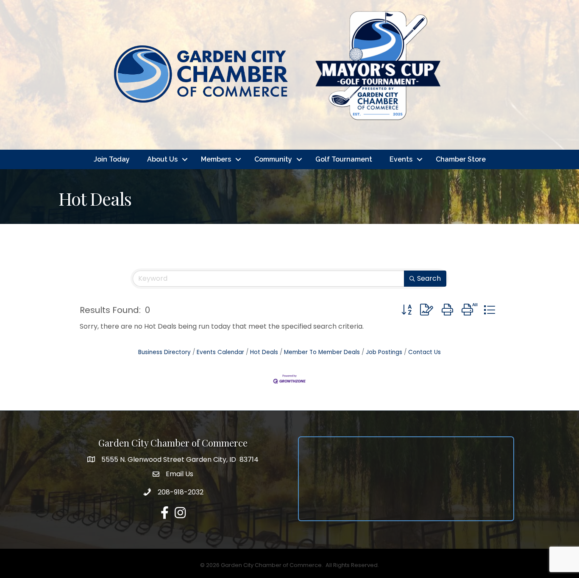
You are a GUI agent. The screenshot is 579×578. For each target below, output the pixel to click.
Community (273, 159)
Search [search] (429, 278)
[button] (406, 310)
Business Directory (164, 352)
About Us (162, 159)
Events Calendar (220, 352)
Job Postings (384, 352)
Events (401, 159)
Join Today (112, 159)
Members (216, 159)
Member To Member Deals (322, 352)
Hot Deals (264, 352)
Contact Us (424, 352)
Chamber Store (461, 159)
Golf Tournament (343, 159)
